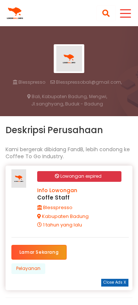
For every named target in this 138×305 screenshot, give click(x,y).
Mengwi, (98, 97)
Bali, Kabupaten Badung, (59, 97)
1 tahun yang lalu (62, 224)
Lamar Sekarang (39, 252)
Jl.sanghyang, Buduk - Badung (67, 104)
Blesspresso (31, 82)
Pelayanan (28, 268)
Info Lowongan (57, 190)
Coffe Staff (53, 197)
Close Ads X (114, 282)
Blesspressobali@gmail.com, (88, 82)
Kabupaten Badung (65, 216)
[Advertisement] (69, 296)
